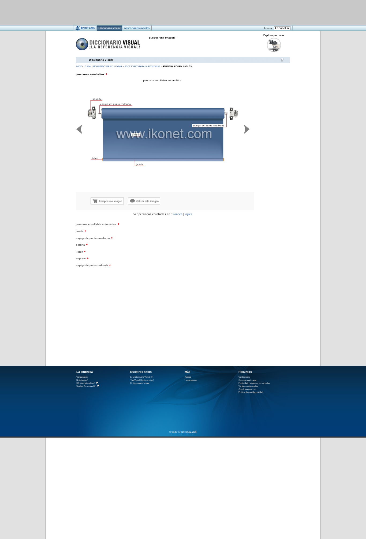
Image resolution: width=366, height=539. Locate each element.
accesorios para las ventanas (142, 66)
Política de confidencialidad (250, 392)
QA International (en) (85, 383)
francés (177, 214)
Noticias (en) (82, 380)
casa (88, 66)
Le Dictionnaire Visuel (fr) (142, 377)
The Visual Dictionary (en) (142, 380)
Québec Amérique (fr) (86, 386)
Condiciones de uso (247, 389)
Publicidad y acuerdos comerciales (254, 383)
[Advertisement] (167, 12)
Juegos (188, 377)
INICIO (79, 66)
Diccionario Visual (101, 59)
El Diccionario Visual (139, 383)
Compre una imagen (247, 380)
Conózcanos (82, 377)
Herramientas (191, 380)
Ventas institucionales (248, 386)
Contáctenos (244, 377)
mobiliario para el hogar (107, 66)
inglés (188, 214)
